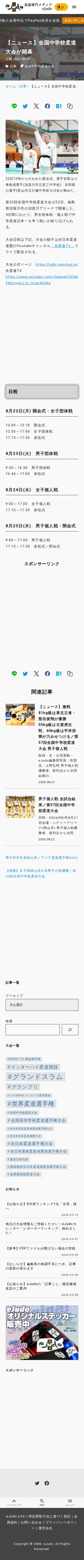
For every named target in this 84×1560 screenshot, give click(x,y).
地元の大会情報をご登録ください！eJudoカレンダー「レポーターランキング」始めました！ (41, 1228)
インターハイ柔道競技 (34, 1067)
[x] (36, 106)
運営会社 (45, 1528)
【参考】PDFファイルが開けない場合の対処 (41, 1248)
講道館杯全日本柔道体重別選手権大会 (38, 1167)
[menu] (74, 7)
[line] (14, 106)
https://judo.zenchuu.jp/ (57, 264)
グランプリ (24, 1087)
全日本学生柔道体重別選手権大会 (31, 1128)
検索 (9, 1021)
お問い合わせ (31, 1522)
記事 (13, 66)
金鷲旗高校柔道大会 (25, 1174)
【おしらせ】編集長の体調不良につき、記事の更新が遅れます (41, 1266)
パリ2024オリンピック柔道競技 (30, 1095)
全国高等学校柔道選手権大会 (38, 1120)
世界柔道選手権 (33, 1103)
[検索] (70, 1029)
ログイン (60, 7)
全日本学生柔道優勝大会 (25, 1136)
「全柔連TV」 (63, 246)
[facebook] (47, 106)
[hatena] (58, 106)
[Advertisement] (42, 334)
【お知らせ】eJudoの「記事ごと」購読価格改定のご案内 (41, 1286)
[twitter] (25, 106)
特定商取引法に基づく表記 (49, 1516)
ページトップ (14, 1505)
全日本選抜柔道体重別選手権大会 (38, 1151)
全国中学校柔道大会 (39, 66)
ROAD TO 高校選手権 (25, 1059)
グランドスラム (38, 1077)
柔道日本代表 (19, 1159)
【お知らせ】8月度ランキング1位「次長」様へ (41, 1206)
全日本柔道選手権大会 (32, 1143)
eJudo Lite (15, 1516)
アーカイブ (14, 996)
